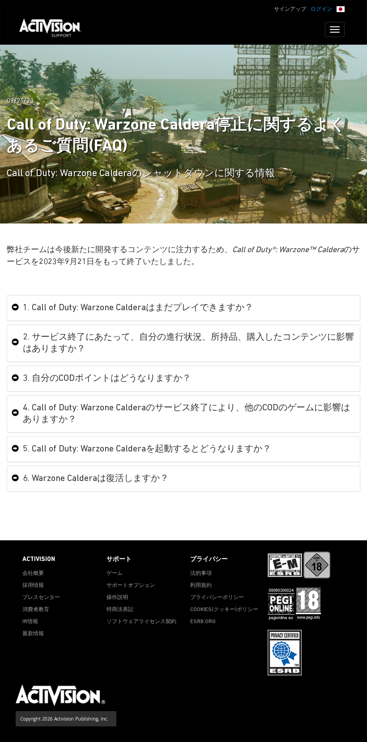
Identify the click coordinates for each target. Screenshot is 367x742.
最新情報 (33, 634)
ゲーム (115, 573)
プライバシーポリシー (217, 597)
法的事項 (201, 573)
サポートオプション (131, 585)
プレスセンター (41, 597)
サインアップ (290, 9)
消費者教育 (35, 609)
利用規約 (201, 585)
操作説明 (117, 597)
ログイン (321, 9)
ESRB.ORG (203, 621)
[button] (341, 8)
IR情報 (30, 621)
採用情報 (33, 585)
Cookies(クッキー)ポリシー (224, 609)
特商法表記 (120, 609)
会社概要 (33, 573)
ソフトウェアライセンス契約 (141, 621)
